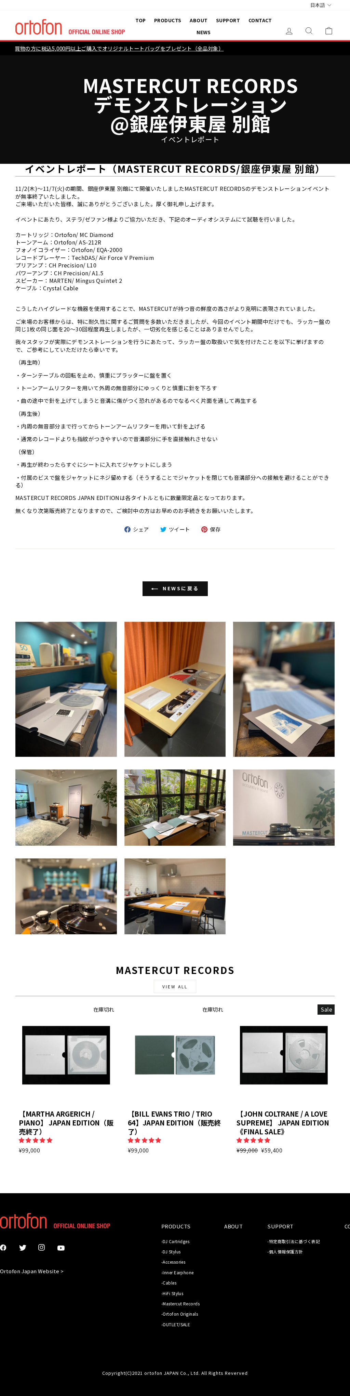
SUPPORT (228, 20)
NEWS (204, 32)
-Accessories (173, 1262)
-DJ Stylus (171, 1251)
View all (175, 986)
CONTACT (260, 20)
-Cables (168, 1283)
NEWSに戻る (180, 588)
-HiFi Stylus (172, 1293)
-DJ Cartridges (175, 1241)
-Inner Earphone (177, 1272)
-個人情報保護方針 (285, 1251)
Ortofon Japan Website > (32, 1271)
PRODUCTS (167, 20)
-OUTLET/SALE (175, 1324)
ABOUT (198, 20)
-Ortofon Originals (179, 1314)
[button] (36, 1140)
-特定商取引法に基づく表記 (293, 1241)
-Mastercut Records (180, 1303)
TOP (140, 20)
